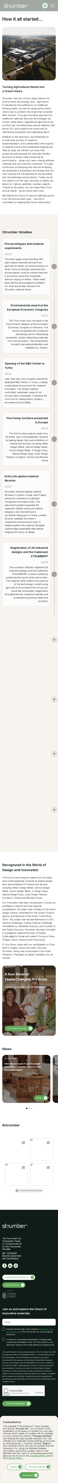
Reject (14, 1467)
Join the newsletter (15, 1403)
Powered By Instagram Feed (31, 1191)
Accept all (28, 1475)
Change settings (37, 1467)
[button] (52, 5)
